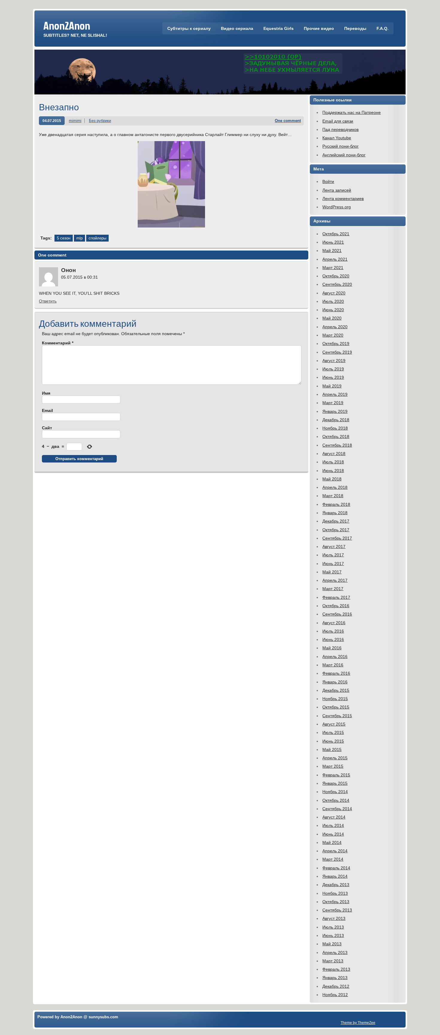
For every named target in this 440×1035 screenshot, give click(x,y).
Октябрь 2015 (335, 707)
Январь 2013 (335, 977)
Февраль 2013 (336, 969)
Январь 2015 (335, 783)
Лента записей (336, 190)
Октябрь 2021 (335, 233)
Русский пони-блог (340, 146)
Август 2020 (333, 293)
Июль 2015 (333, 732)
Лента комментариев (343, 198)
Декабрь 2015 (335, 690)
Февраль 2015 (336, 775)
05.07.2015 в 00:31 (79, 277)
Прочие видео (319, 28)
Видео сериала (237, 28)
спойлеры (97, 238)
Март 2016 (332, 664)
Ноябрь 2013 (335, 893)
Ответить (48, 301)
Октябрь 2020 (335, 276)
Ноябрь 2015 (335, 698)
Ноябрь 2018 (335, 428)
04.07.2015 (52, 121)
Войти (328, 181)
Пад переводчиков (340, 129)
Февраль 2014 (336, 867)
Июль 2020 (333, 301)
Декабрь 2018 (335, 419)
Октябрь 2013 (335, 901)
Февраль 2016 (336, 673)
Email (47, 410)
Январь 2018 (335, 512)
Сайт (47, 427)
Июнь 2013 (333, 935)
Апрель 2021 (335, 259)
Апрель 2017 (335, 580)
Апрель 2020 (335, 326)
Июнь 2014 (333, 834)
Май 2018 (332, 479)
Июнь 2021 (333, 242)
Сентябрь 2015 (337, 715)
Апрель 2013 (335, 952)
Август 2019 (333, 360)
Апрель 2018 (335, 487)
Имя (46, 393)
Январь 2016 (335, 682)
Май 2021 (332, 250)
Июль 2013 (333, 927)
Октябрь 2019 (335, 343)
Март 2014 (332, 859)
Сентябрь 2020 (337, 284)
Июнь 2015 (333, 741)
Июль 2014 (333, 825)
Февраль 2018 (336, 504)
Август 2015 (333, 724)
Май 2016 (332, 647)
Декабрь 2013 (335, 884)
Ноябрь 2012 (335, 994)
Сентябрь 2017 (337, 538)
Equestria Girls (278, 28)
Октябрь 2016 (335, 605)
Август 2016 (333, 622)
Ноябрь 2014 (335, 791)
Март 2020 (332, 335)
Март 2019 (332, 402)
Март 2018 (332, 495)
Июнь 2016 (333, 639)
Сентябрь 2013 (337, 910)
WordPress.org (336, 206)
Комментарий (57, 343)
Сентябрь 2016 (337, 614)
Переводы (355, 28)
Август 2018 (333, 453)
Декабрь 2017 (335, 521)
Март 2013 (332, 960)
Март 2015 (332, 766)
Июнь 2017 (333, 563)
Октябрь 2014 (335, 800)
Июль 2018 (333, 462)
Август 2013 (333, 918)
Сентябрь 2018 (337, 445)
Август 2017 (333, 546)
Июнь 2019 (333, 377)
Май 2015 (332, 749)
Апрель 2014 (335, 850)
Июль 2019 (333, 369)
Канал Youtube (336, 137)
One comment (288, 120)
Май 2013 (332, 943)
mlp (79, 238)
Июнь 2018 (333, 470)
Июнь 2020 (333, 309)
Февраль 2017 (336, 597)
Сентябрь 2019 (337, 352)
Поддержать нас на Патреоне (351, 112)
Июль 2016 (333, 631)
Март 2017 (332, 588)
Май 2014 (332, 842)
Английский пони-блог (343, 154)
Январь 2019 (335, 411)
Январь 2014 (335, 876)
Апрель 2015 (335, 757)
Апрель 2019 (335, 394)
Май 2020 (332, 318)
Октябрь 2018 (335, 436)
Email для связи (337, 121)
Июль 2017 (333, 554)
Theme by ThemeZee (358, 1023)
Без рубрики (100, 120)
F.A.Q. (383, 28)
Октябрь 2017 (335, 529)
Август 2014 (333, 817)
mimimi (75, 120)
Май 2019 (332, 386)
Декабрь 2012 (335, 986)
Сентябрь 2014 (337, 808)
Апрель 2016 (335, 656)
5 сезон (63, 238)
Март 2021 (332, 267)
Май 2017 (332, 572)
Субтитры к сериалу (189, 28)
